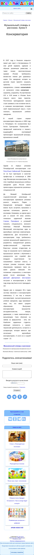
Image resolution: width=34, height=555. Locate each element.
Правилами (22, 387)
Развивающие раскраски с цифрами (17, 522)
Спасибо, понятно (17, 552)
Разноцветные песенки (17, 463)
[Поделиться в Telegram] (14, 397)
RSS (19, 537)
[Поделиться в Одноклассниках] (19, 397)
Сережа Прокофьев (11, 221)
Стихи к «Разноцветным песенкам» (17, 445)
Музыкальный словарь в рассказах (22, 20)
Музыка (10, 20)
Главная (5, 20)
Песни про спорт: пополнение (17, 481)
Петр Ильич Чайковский (11, 171)
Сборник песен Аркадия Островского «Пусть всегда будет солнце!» (17, 500)
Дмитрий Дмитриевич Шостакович (17, 278)
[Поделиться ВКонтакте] (9, 397)
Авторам (23, 537)
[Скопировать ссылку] (25, 397)
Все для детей (20, 536)
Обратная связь (13, 537)
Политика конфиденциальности (17, 541)
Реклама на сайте (17, 538)
